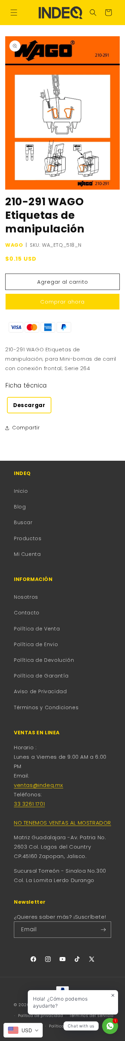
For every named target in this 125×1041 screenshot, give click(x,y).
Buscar (23, 522)
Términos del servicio (91, 1015)
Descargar (29, 405)
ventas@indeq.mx (38, 785)
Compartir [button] (26, 427)
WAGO (14, 245)
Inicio (21, 491)
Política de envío (66, 1026)
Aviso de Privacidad (40, 691)
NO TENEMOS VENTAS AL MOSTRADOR (62, 822)
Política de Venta (37, 628)
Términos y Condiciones (46, 707)
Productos (27, 538)
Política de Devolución (44, 660)
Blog (20, 506)
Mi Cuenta (27, 554)
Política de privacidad (40, 1015)
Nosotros (26, 597)
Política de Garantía (41, 675)
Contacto (27, 612)
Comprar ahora (62, 301)
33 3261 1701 (29, 803)
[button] (14, 12)
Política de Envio (36, 644)
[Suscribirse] (103, 929)
